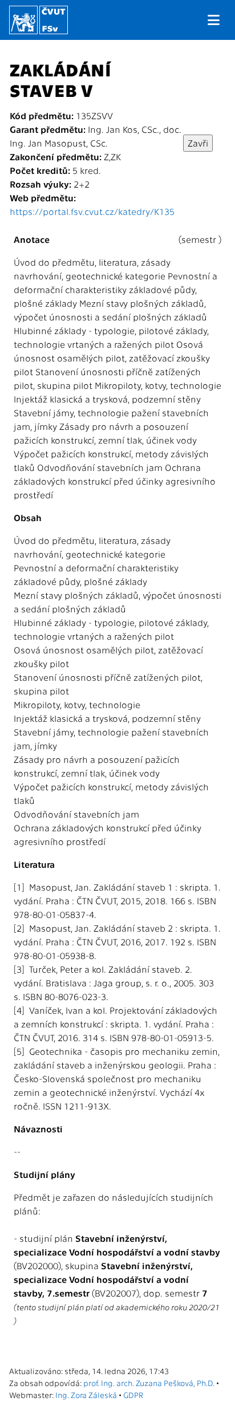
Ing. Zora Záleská (86, 1394)
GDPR (133, 1394)
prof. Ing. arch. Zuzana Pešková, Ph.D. (148, 1382)
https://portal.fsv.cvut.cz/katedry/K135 (92, 211)
